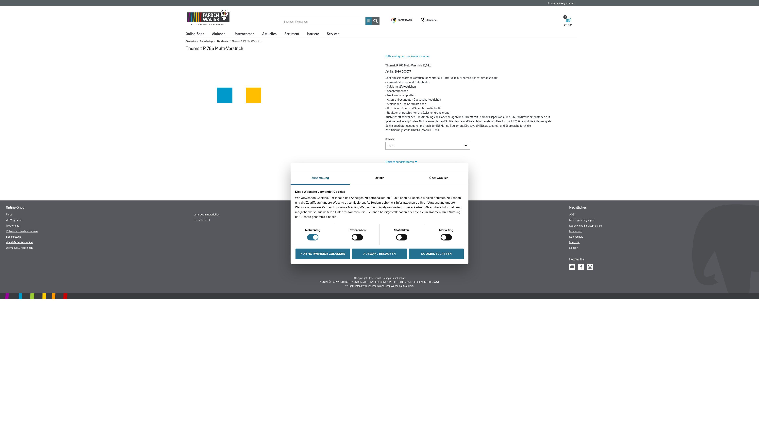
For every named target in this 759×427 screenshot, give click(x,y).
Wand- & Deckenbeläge (19, 242)
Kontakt (573, 247)
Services (333, 33)
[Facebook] (581, 266)
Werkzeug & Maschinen (19, 247)
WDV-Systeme (14, 220)
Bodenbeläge (206, 41)
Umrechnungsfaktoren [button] (399, 162)
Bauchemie (222, 41)
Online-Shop (195, 33)
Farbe (9, 214)
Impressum (575, 231)
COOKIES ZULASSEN (436, 253)
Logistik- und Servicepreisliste (585, 225)
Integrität (574, 242)
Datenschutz (576, 236)
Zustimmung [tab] (320, 177)
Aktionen (219, 33)
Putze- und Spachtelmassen (22, 231)
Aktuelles (269, 33)
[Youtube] (572, 266)
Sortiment (291, 33)
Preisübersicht (202, 220)
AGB (571, 214)
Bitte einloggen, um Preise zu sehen (407, 56)
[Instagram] (590, 266)
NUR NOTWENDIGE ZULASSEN (322, 253)
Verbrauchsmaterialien (206, 214)
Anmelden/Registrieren (561, 3)
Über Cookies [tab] (438, 177)
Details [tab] (379, 177)
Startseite (191, 41)
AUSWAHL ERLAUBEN (379, 253)
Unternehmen (243, 33)
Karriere (313, 33)
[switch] (358, 237)
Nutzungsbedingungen (581, 220)
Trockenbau (12, 225)
